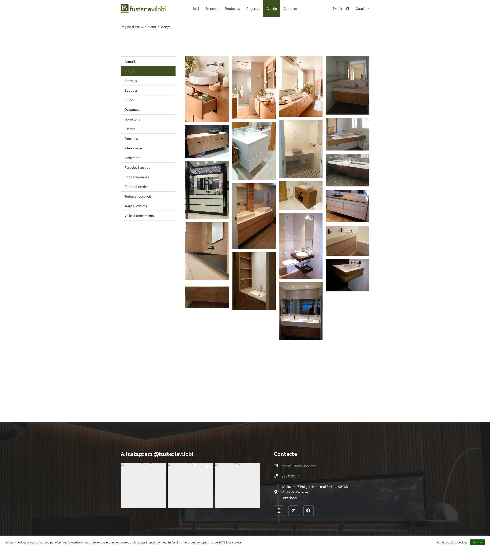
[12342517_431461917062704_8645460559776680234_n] (347, 275)
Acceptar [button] (477, 542)
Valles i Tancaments (139, 216)
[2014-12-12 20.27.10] (207, 296)
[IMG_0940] (254, 216)
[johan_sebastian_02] (301, 86)
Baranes (130, 81)
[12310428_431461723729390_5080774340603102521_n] (301, 311)
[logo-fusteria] (143, 8)
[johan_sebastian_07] (207, 89)
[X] (341, 8)
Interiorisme (133, 148)
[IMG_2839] (347, 170)
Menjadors (132, 158)
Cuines (129, 100)
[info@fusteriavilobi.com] (278, 465)
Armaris (130, 61)
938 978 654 (291, 476)
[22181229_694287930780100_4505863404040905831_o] (207, 251)
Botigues (131, 90)
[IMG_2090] (207, 190)
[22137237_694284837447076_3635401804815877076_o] (347, 241)
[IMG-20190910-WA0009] (347, 85)
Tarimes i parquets (138, 196)
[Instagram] (335, 8)
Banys (129, 71)
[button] (362, 8)
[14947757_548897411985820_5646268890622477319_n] (254, 281)
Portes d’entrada (136, 177)
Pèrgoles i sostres (137, 167)
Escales (129, 129)
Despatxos (132, 109)
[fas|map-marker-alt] (278, 492)
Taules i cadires (135, 206)
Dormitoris (132, 119)
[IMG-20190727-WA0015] (347, 134)
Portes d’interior (136, 187)
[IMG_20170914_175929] (254, 151)
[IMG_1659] (301, 195)
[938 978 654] (278, 476)
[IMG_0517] (301, 246)
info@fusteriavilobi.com (299, 466)
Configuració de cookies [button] (452, 542)
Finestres (131, 139)
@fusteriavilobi (174, 453)
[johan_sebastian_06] (254, 87)
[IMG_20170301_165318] (207, 141)
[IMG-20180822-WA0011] (301, 149)
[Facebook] (348, 8)
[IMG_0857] (347, 206)
